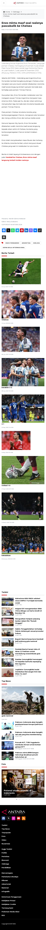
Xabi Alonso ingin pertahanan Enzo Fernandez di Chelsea (23, 318)
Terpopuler (6, 833)
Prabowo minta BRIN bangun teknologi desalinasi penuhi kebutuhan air (27, 755)
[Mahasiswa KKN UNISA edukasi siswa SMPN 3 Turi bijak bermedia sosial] (8, 602)
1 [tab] (17, 799)
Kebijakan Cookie (9, 904)
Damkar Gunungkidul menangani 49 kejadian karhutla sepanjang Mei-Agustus (28, 661)
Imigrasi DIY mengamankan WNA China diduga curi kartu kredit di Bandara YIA (28, 611)
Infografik (6, 891)
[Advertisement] (23, 186)
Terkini (5, 592)
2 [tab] (20, 799)
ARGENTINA (26, 243)
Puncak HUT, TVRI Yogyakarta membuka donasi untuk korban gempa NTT (28, 745)
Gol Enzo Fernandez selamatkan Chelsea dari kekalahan (21, 554)
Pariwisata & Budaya (10, 877)
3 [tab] (23, 799)
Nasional (5, 888)
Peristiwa (5, 856)
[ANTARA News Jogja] (25, 3)
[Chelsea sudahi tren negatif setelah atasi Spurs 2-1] (23, 408)
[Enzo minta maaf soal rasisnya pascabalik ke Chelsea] (23, 700)
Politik (4, 853)
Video (4, 840)
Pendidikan (6, 868)
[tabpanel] (23, 783)
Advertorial (6, 884)
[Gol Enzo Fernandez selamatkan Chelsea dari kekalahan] (23, 540)
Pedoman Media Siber (10, 912)
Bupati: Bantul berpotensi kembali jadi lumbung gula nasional (22, 715)
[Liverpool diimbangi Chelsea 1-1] (16, 440)
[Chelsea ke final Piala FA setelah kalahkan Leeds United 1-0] (23, 470)
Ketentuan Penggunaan (11, 897)
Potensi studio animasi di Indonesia (17, 791)
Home (7, 12)
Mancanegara (7, 873)
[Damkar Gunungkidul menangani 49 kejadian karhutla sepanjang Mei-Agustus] (8, 663)
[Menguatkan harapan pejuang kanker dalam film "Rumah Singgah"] (8, 622)
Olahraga (16, 12)
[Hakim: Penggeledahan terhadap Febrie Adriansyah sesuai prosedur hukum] (8, 632)
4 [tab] (26, 799)
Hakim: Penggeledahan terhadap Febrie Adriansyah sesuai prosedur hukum (29, 631)
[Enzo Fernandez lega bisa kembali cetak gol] (21, 339)
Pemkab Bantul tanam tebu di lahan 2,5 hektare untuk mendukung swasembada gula (27, 651)
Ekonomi (5, 860)
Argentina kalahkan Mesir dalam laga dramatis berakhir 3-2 (22, 386)
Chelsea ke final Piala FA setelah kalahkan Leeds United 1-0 (22, 484)
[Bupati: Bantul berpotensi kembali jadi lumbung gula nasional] (8, 642)
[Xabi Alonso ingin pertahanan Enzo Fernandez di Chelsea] (23, 304)
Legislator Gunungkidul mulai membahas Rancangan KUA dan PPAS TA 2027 (28, 672)
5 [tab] (29, 799)
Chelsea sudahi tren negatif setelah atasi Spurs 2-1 (22, 423)
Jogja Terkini (7, 849)
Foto (4, 764)
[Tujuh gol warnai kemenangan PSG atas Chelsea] (22, 506)
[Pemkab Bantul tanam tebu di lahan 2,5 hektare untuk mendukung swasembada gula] (8, 652)
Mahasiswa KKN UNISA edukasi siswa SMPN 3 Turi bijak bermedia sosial (28, 601)
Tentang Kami (7, 908)
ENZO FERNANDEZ (12, 243)
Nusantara (6, 844)
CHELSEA (36, 243)
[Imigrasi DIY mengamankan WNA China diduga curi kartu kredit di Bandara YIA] (8, 612)
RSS (3, 915)
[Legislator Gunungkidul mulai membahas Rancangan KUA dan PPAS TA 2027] (8, 673)
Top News (6, 681)
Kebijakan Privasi (8, 901)
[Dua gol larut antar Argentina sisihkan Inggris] (21, 271)
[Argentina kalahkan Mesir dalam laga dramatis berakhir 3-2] (23, 372)
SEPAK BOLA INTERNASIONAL (14, 247)
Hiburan (5, 880)
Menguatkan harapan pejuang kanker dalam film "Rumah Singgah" (27, 621)
